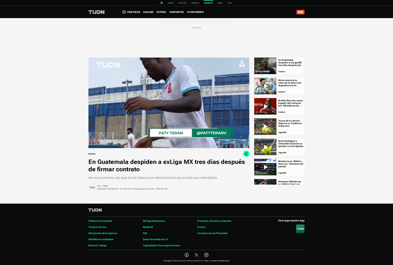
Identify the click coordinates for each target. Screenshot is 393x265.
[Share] (246, 154)
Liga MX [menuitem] (148, 12)
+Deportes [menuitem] (176, 12)
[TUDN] (96, 12)
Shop (230, 3)
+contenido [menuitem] (195, 12)
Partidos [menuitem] (133, 12)
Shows (171, 3)
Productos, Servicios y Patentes (214, 221)
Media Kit (148, 227)
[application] (168, 103)
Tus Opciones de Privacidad (212, 233)
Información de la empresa (102, 233)
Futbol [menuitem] (161, 12)
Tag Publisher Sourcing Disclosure (161, 245)
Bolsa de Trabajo (97, 245)
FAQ (145, 233)
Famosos (195, 3)
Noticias (183, 3)
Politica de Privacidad (100, 221)
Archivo (201, 227)
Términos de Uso (97, 227)
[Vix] (300, 12)
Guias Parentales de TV (155, 239)
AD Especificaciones (154, 221)
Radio (220, 3)
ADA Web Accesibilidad (100, 239)
